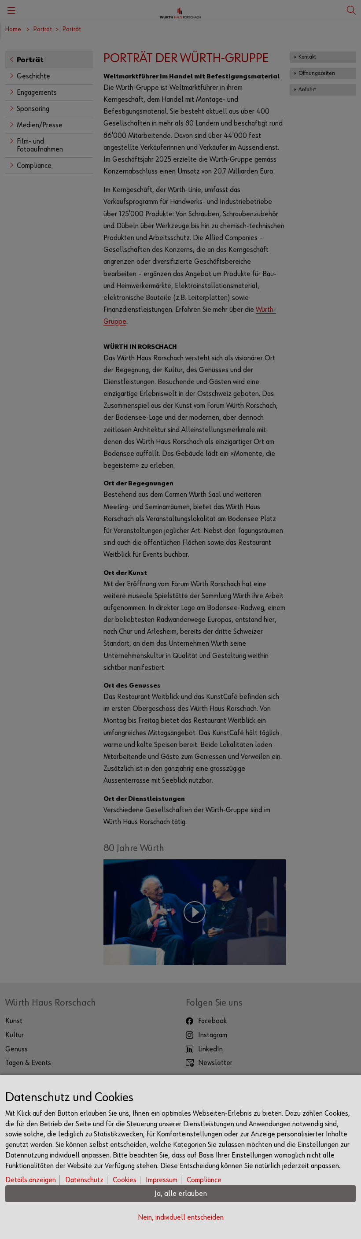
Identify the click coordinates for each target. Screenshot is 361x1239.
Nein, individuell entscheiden (181, 1217)
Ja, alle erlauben (181, 1194)
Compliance (204, 1180)
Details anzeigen (30, 1180)
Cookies (124, 1180)
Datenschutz (84, 1180)
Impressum (161, 1180)
